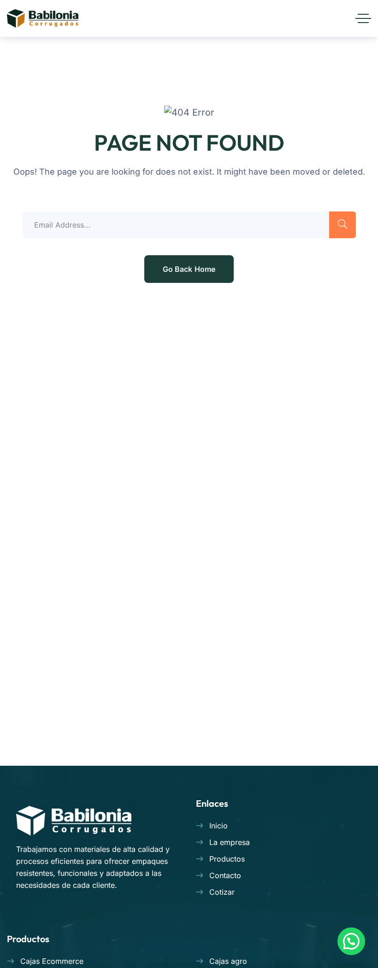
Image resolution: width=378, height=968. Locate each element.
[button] (351, 941)
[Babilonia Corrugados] (42, 18)
